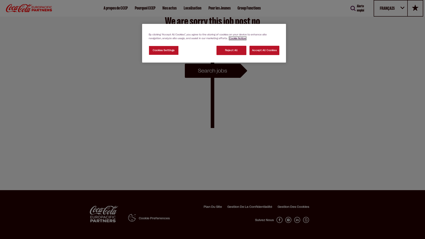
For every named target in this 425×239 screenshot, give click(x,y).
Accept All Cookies (264, 50)
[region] (214, 43)
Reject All (231, 50)
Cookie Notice (237, 38)
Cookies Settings (164, 50)
